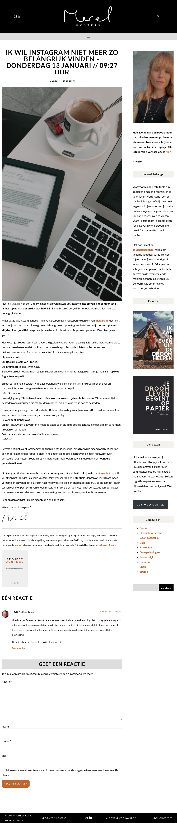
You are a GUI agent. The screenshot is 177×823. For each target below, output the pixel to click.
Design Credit (163, 818)
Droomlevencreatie (152, 532)
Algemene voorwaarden (122, 818)
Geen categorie (149, 537)
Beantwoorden (18, 648)
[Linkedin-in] (19, 16)
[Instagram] (15, 16)
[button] (158, 17)
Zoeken (166, 587)
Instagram (101, 320)
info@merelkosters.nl (55, 818)
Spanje (144, 571)
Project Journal (108, 545)
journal (18, 545)
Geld (143, 542)
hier (168, 151)
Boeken (144, 528)
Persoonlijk (147, 557)
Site (4, 755)
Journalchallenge (143, 249)
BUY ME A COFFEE (150, 504)
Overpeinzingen (150, 552)
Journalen (69, 81)
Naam (6, 726)
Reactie (7, 681)
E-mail (6, 741)
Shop (143, 566)
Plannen (145, 561)
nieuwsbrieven (106, 473)
